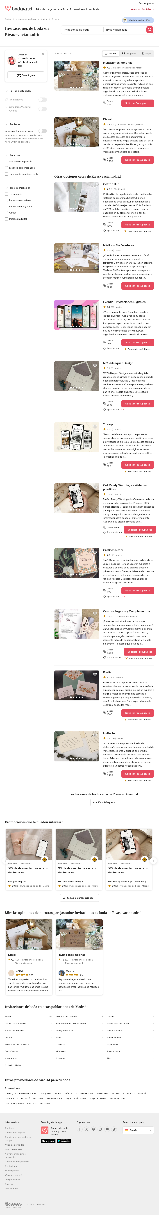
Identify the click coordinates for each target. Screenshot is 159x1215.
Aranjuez (60, 1058)
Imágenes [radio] (131, 53)
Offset (12, 212)
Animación (142, 1093)
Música (68, 1093)
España (133, 1130)
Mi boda (40, 9)
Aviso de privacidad (14, 1145)
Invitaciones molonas (117, 63)
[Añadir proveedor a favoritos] (95, 65)
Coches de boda (84, 1093)
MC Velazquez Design (118, 363)
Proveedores (77, 9)
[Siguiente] (153, 860)
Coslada (60, 1044)
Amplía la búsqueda (104, 802)
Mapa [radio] (148, 53)
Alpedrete (112, 1044)
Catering (9, 1093)
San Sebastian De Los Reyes (71, 1023)
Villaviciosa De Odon (118, 1023)
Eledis (107, 672)
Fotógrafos (45, 1093)
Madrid (44, 19)
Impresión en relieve (20, 200)
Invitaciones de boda (26, 19)
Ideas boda (92, 9)
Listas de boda (54, 1098)
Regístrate (148, 9)
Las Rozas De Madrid (16, 1023)
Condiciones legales (15, 1132)
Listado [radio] (112, 53)
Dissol (107, 119)
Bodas (8, 19)
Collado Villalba (13, 1065)
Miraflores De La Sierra (17, 1044)
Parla (58, 1037)
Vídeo (58, 1093)
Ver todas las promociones (78, 897)
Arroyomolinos (114, 1030)
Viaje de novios (98, 1098)
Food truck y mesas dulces (18, 1103)
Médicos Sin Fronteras (118, 245)
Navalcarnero (114, 1037)
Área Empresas (146, 3)
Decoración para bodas (31, 1098)
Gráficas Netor (113, 550)
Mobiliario (116, 1093)
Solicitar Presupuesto (137, 103)
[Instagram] (100, 1129)
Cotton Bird (111, 184)
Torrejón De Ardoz (65, 1030)
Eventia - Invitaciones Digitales (124, 302)
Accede (135, 9)
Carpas (129, 1093)
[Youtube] (107, 1129)
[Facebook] (80, 1129)
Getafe (110, 1016)
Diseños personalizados (22, 167)
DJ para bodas (43, 1103)
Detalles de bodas (27, 1093)
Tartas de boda (117, 1098)
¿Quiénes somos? (13, 1175)
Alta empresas (12, 1170)
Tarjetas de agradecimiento (24, 174)
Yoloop (108, 424)
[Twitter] (86, 1129)
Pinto (109, 1058)
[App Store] (48, 1142)
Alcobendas (11, 1058)
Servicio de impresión (20, 161)
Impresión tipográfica (20, 206)
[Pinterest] (93, 1129)
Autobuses (102, 1093)
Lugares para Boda (57, 9)
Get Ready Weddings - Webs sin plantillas (125, 487)
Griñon (8, 1037)
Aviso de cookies (13, 1149)
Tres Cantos (11, 1051)
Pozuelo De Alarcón (66, 1016)
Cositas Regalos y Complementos (126, 611)
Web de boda (11, 1188)
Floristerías (10, 1098)
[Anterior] (5, 860)
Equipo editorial (12, 1179)
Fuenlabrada (113, 1051)
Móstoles (61, 1051)
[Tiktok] (114, 1129)
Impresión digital (18, 218)
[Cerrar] (43, 54)
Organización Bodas (76, 1098)
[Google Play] (64, 1142)
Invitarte (109, 733)
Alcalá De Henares (15, 1030)
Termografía (15, 194)
